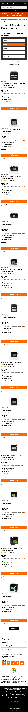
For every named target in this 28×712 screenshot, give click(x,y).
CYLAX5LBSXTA (4, 128)
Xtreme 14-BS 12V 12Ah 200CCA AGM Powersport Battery (11, 549)
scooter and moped (11, 19)
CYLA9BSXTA (4, 361)
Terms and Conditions (14, 706)
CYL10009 (3, 81)
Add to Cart (14, 108)
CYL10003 (3, 314)
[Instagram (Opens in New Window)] (8, 663)
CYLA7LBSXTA (4, 407)
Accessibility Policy (14, 701)
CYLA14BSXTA (4, 547)
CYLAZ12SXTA (4, 221)
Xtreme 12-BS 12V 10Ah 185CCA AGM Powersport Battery (11, 502)
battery (3, 19)
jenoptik (19, 19)
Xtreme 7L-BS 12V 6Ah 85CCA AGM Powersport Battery (11, 409)
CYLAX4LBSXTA (4, 268)
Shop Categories (7, 639)
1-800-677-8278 (9, 657)
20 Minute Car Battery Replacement (14, 1)
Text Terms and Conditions (14, 708)
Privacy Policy (14, 710)
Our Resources (6, 649)
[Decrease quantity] (5, 105)
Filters (13, 61)
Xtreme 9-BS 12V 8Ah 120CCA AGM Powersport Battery (11, 363)
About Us (5, 642)
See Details (19, 15)
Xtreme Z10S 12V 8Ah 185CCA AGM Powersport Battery (11, 177)
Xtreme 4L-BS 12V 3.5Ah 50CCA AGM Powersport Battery (11, 270)
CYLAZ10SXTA (4, 175)
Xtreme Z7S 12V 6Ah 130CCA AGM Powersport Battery (11, 456)
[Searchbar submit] (25, 7)
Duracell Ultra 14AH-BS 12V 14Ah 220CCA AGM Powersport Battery (13, 316)
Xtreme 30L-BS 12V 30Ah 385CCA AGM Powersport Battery (12, 595)
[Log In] (22, 4)
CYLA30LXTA (4, 593)
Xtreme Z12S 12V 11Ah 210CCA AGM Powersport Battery (11, 223)
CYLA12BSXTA (4, 500)
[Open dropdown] (24, 93)
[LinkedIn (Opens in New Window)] (13, 663)
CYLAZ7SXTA (4, 454)
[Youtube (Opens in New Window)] (22, 663)
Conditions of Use (14, 703)
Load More (14, 629)
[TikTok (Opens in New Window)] (17, 663)
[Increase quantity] (5, 104)
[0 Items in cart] (25, 4)
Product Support (7, 646)
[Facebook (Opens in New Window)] (4, 663)
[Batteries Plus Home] (12, 4)
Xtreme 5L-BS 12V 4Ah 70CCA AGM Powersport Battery (11, 130)
